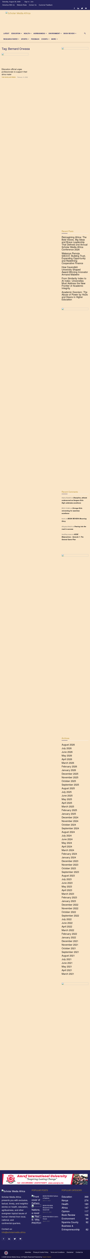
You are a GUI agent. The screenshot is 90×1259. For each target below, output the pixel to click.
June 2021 (67, 962)
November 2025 (70, 777)
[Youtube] (86, 8)
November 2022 (70, 908)
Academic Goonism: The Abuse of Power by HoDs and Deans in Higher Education (75, 296)
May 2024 (67, 842)
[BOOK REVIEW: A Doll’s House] (36, 1219)
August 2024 (68, 832)
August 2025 (68, 788)
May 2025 (67, 799)
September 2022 (70, 915)
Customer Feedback (45, 5)
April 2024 (67, 846)
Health (27, 33)
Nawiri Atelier (47, 1257)
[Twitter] (82, 8)
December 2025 (70, 773)
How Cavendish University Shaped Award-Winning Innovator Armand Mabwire (75, 271)
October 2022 (69, 912)
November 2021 (70, 944)
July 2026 (67, 748)
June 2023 (67, 882)
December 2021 (70, 941)
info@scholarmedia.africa (13, 1232)
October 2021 (69, 948)
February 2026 (69, 766)
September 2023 (70, 872)
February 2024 (69, 853)
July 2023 (67, 879)
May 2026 (67, 755)
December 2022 (70, 904)
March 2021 (68, 973)
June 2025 (67, 795)
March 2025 (68, 806)
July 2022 (67, 919)
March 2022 (68, 930)
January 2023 (69, 901)
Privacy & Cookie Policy (40, 1252)
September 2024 (70, 828)
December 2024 (70, 817)
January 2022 (69, 937)
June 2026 (67, 752)
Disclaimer (70, 1252)
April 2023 (67, 890)
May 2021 (67, 966)
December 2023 (70, 861)
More (53, 39)
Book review (69, 33)
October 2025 (69, 781)
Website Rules (22, 5)
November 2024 (70, 821)
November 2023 (70, 864)
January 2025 (69, 813)
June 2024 (67, 839)
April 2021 (67, 970)
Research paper (10, 39)
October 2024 (69, 824)
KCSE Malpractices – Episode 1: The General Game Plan (72, 537)
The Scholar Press (9, 77)
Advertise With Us (8, 5)
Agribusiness (39, 33)
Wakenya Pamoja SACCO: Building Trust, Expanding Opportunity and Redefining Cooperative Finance (74, 258)
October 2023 (69, 868)
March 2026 (68, 762)
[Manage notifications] (6, 1253)
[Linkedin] (78, 8)
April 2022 (67, 926)
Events (44, 39)
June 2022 (67, 922)
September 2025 (70, 784)
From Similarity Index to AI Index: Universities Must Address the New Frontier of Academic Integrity (74, 283)
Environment (54, 33)
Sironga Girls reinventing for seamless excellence (72, 510)
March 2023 (68, 893)
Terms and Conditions (57, 1252)
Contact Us (33, 5)
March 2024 (68, 850)
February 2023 (69, 897)
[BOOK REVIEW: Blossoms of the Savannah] (36, 1207)
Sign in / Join (28, 1)
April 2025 (67, 802)
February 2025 (69, 810)
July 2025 (67, 792)
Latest (6, 33)
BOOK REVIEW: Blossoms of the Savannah (48, 1207)
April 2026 (67, 759)
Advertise (28, 1252)
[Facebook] (74, 8)
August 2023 (68, 875)
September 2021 (70, 952)
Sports (24, 39)
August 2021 (68, 955)
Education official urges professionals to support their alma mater (14, 72)
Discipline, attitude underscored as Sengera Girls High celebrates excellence (74, 500)
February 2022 (69, 933)
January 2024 (69, 857)
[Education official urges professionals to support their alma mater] (15, 59)
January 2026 (69, 770)
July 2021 (67, 959)
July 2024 (67, 835)
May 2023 (67, 886)
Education (15, 33)
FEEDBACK (35, 39)
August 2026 (68, 744)
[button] (85, 33)
